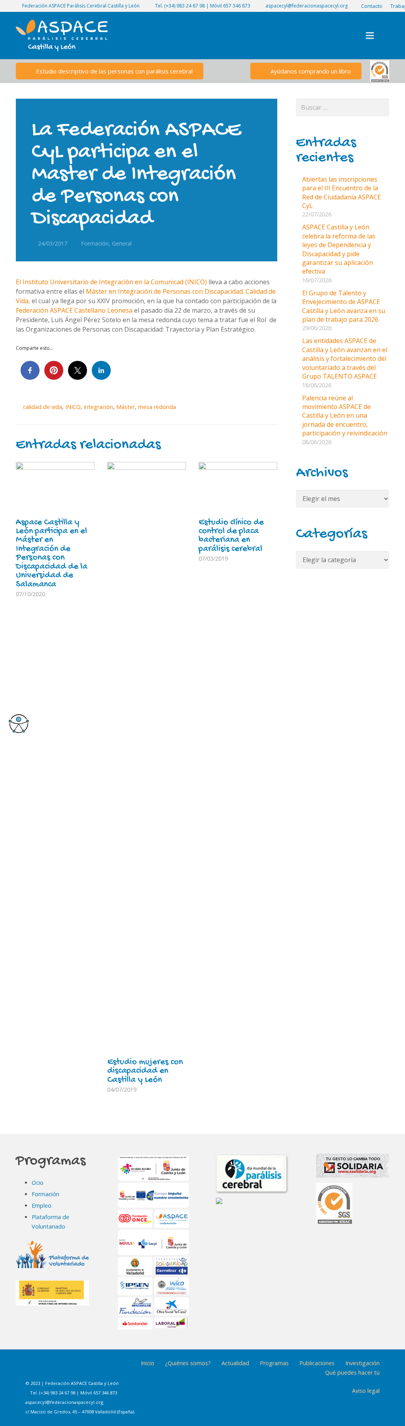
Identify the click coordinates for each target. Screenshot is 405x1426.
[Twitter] (74, 1369)
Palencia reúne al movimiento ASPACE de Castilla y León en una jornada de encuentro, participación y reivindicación (344, 416)
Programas (274, 1363)
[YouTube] (94, 1369)
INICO (73, 407)
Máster (125, 407)
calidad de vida (42, 407)
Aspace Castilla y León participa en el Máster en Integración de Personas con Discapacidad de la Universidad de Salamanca (51, 554)
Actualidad (235, 1363)
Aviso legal (366, 1390)
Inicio (147, 1363)
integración (98, 407)
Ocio (38, 1182)
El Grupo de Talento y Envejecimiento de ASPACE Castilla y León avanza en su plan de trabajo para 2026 (343, 306)
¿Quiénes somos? (188, 1363)
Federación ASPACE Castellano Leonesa (74, 310)
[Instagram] (54, 1369)
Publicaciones (317, 1363)
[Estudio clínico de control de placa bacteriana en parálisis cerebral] (238, 488)
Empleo (41, 1205)
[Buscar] (386, 36)
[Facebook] (34, 1369)
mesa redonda (157, 407)
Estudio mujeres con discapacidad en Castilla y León (145, 1071)
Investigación (362, 1363)
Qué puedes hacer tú (352, 1372)
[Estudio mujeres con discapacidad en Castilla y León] (146, 758)
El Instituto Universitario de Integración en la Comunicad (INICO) (111, 282)
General (122, 243)
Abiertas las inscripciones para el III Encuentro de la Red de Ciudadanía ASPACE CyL (341, 192)
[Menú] (370, 35)
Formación (95, 243)
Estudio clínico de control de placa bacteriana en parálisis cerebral (231, 536)
